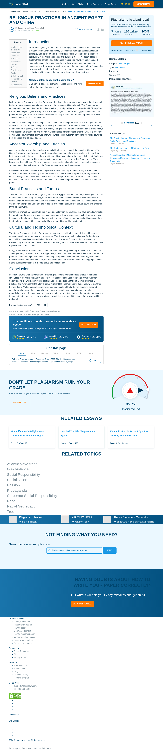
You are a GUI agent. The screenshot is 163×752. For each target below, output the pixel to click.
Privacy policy (15, 748)
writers (131, 31)
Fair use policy (48, 748)
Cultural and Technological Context (17, 79)
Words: (114, 75)
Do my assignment (22, 631)
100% (145, 31)
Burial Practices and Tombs (16, 70)
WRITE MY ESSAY (88, 325)
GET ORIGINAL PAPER (131, 43)
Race (11, 501)
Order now (143, 4)
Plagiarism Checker (23, 625)
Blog (16, 654)
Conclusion (16, 85)
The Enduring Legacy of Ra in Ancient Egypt (130, 148)
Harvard (45, 353)
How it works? (20, 665)
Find (109, 550)
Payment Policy (21, 675)
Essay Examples (22, 11)
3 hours (116, 31)
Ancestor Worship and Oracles (16, 61)
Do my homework (22, 622)
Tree (10, 512)
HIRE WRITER (19, 402)
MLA (33, 353)
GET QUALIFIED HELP (82, 604)
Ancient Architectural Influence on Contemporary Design (34, 311)
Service (64, 4)
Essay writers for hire (23, 640)
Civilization (49, 11)
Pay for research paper (24, 634)
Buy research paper (23, 643)
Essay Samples (93, 4)
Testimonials (19, 669)
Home (11, 11)
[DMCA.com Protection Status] (15, 696)
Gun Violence (18, 469)
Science (33, 11)
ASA (68, 353)
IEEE (79, 353)
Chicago (56, 353)
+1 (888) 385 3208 (22, 689)
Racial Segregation (22, 506)
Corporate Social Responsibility (32, 496)
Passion (13, 485)
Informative (120, 67)
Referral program (21, 678)
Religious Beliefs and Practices (15, 53)
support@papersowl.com (25, 686)
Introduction (16, 47)
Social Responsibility (23, 475)
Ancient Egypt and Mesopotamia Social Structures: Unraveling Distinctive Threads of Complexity (130, 158)
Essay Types (110, 4)
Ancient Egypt (60, 11)
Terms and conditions (31, 748)
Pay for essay (20, 628)
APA (22, 353)
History (41, 11)
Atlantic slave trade (22, 464)
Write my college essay (24, 637)
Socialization (17, 480)
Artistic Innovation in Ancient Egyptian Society (30, 314)
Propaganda (17, 490)
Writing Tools (77, 4)
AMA (91, 353)
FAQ (16, 672)
